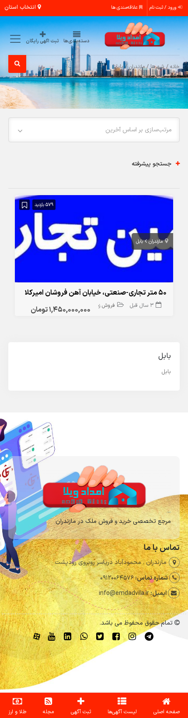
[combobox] (93, 129)
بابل (139, 241)
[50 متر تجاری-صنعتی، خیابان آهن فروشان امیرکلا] (94, 240)
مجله (48, 712)
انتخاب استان (21, 7)
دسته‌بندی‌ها (76, 41)
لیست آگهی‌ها (122, 712)
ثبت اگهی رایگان (42, 41)
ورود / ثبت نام (164, 7)
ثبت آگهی (81, 712)
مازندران (137, 67)
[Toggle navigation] (14, 38)
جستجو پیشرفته (151, 163)
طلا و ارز (17, 712)
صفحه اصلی (166, 712)
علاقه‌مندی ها (125, 7)
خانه (175, 67)
